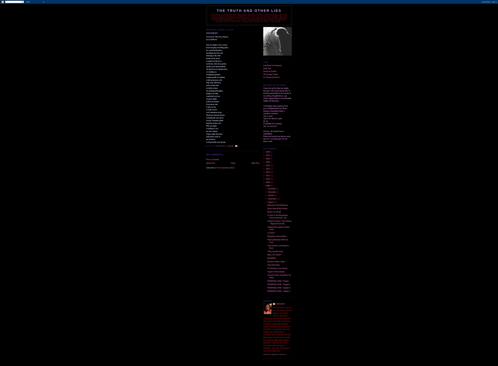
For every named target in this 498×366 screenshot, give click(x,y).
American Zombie (269, 71)
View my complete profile (274, 354)
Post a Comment (212, 159)
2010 (268, 179)
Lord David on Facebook (272, 65)
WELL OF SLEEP (274, 255)
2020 (268, 152)
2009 (268, 182)
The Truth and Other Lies (249, 11)
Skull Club (267, 68)
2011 (268, 176)
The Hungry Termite (270, 74)
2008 (268, 186)
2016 (268, 159)
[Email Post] (236, 146)
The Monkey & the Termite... (278, 268)
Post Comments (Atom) (225, 168)
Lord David (280, 304)
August (271, 202)
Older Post (255, 163)
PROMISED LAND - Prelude (278, 281)
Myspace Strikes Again (276, 262)
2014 (268, 165)
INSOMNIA (271, 258)
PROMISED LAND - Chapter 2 (278, 288)
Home (233, 163)
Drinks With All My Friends (277, 208)
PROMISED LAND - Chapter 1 (278, 284)
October (271, 195)
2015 (268, 162)
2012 (268, 172)
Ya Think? (271, 233)
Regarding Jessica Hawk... (277, 236)
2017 (268, 155)
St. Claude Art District (271, 77)
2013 (268, 169)
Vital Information (273, 265)
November (272, 192)
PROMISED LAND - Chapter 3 (278, 291)
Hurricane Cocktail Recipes (277, 205)
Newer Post (210, 163)
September (272, 199)
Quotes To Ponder (274, 212)
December (272, 189)
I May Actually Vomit (275, 251)
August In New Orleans (276, 272)
